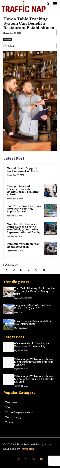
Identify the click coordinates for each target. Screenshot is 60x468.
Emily (13, 46)
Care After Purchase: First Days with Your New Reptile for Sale (24, 209)
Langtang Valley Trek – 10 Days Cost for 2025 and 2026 (32, 307)
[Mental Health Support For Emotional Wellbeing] (50, 172)
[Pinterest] (29, 270)
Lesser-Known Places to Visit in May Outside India (32, 323)
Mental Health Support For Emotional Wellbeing (23, 170)
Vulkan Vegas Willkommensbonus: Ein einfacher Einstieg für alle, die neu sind (34, 379)
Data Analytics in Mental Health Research (23, 245)
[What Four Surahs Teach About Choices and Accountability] (8, 347)
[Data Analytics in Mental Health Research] (50, 248)
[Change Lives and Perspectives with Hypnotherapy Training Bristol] (50, 190)
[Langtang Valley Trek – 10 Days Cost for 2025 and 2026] (8, 309)
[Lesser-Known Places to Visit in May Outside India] (8, 324)
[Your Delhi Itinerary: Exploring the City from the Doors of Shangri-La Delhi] (8, 292)
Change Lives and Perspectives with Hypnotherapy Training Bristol (22, 190)
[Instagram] (14, 270)
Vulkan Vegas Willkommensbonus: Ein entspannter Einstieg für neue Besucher (34, 362)
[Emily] (5, 46)
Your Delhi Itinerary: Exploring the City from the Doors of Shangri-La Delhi (34, 291)
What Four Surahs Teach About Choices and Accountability (32, 345)
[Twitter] (36, 270)
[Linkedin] (21, 270)
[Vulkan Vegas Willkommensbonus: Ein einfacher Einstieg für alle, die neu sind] (8, 379)
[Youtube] (44, 270)
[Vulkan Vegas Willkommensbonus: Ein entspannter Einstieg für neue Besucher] (8, 362)
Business (7, 39)
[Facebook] (6, 270)
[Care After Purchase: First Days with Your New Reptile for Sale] (50, 210)
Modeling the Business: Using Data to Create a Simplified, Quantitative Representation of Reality (24, 228)
